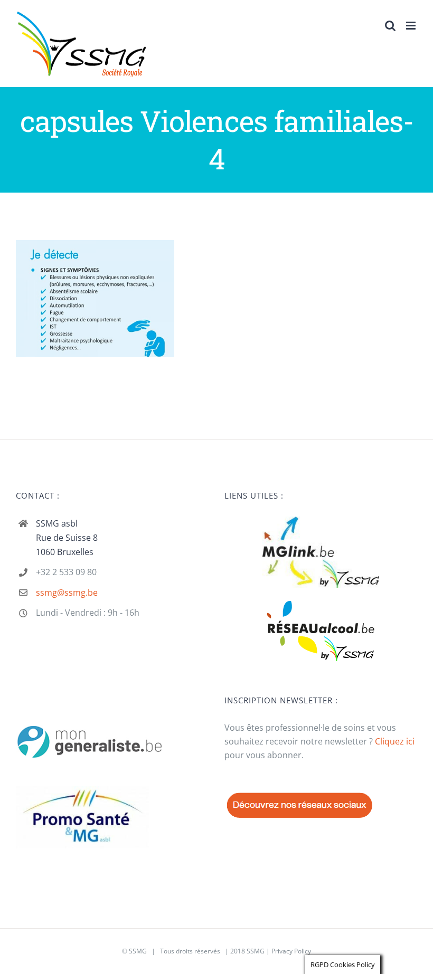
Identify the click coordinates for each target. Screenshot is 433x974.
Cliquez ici (395, 741)
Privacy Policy (291, 951)
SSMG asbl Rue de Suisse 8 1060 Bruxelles (67, 538)
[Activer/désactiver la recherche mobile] (390, 25)
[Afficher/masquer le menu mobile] (411, 25)
